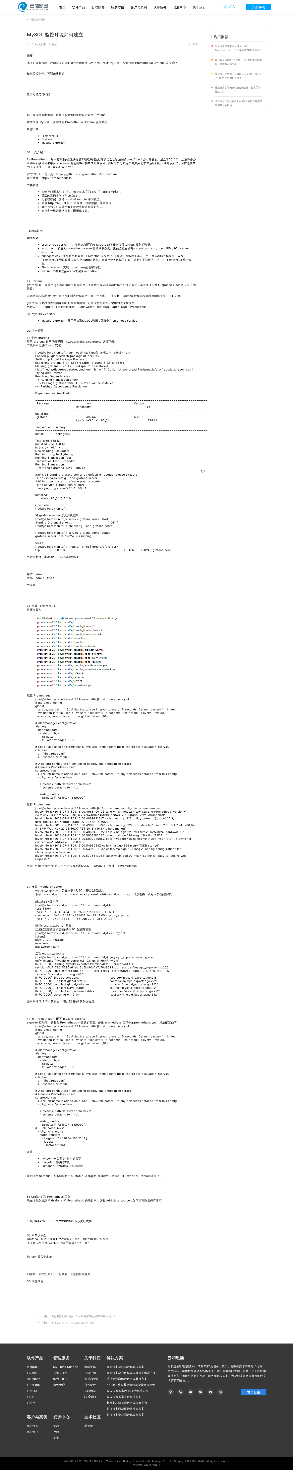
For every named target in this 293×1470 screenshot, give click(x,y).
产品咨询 (258, 7)
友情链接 (253, 1392)
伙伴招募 (160, 7)
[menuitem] (78, 7)
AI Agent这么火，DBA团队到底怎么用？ (73, 1323)
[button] (229, 7)
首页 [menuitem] (62, 7)
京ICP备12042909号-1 (146, 1465)
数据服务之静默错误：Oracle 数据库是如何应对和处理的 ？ (84, 1316)
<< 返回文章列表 (36, 19)
